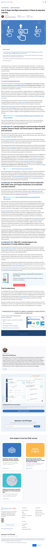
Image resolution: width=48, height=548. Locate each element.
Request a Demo (23, 322)
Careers (23, 514)
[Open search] (43, 2)
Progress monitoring (6, 199)
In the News (24, 516)
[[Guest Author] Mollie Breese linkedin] (6, 358)
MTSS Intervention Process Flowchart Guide (22, 157)
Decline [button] (39, 545)
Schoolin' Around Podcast (27, 504)
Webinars (24, 502)
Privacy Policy (19, 540)
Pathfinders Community (39, 502)
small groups (34, 146)
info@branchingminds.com (8, 517)
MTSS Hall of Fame (38, 500)
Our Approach (24, 512)
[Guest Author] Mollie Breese (10, 16)
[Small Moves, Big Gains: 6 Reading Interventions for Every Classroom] (12, 444)
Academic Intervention (5, 7)
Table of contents (6, 49)
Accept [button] (34, 545)
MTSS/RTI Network (38, 499)
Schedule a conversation (23, 399)
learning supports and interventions (9, 257)
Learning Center (25, 499)
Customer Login (38, 504)
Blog (23, 500)
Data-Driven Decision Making (15, 7)
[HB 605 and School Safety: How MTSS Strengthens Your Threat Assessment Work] (12, 475)
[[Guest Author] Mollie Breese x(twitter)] (3, 358)
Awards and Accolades (26, 517)
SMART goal (34, 180)
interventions (24, 285)
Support (23, 506)
